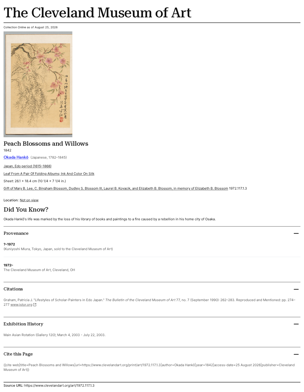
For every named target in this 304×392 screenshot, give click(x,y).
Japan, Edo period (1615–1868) (27, 166)
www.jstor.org (21, 304)
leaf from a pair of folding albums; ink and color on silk (49, 174)
